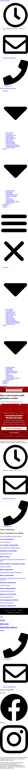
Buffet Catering (9, 136)
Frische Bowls (9, 198)
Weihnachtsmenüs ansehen (14, 428)
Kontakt (5, 207)
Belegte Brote (9, 193)
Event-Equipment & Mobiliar (13, 146)
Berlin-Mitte (20, 610)
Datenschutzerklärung (8, 627)
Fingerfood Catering (11, 135)
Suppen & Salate (10, 200)
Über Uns (5, 205)
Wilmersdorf (18, 612)
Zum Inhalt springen (5, 0)
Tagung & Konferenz (11, 138)
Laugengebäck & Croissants (12, 201)
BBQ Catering (9, 139)
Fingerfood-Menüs (10, 190)
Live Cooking (9, 134)
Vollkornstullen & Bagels (12, 194)
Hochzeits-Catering (10, 142)
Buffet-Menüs (9, 192)
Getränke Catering (10, 147)
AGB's (2, 620)
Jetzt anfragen (14, 432)
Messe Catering (9, 140)
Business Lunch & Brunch (12, 144)
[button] (14, 237)
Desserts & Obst (10, 202)
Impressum (4, 624)
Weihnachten (6, 204)
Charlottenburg (10, 612)
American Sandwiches (11, 196)
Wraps (7, 197)
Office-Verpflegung (10, 143)
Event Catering (9, 132)
